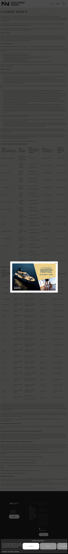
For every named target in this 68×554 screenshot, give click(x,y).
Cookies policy (4, 551)
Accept (31, 546)
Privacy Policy (10, 551)
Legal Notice (16, 551)
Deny (48, 546)
